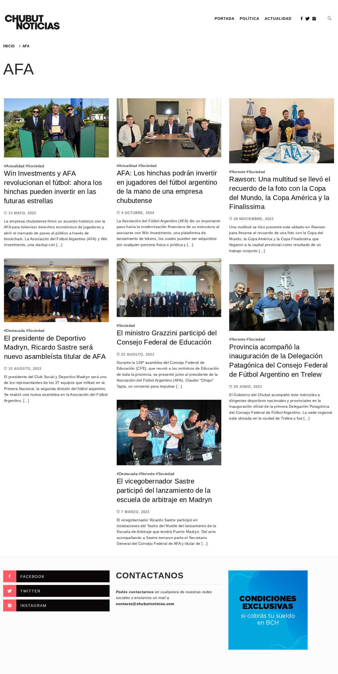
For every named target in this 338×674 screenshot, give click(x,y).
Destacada (15, 330)
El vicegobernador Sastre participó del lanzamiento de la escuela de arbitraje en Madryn (164, 490)
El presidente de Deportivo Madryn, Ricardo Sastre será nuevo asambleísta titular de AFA (55, 347)
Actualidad (278, 18)
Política (249, 18)
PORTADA (224, 18)
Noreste (238, 172)
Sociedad (36, 166)
